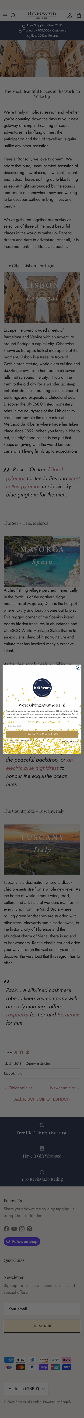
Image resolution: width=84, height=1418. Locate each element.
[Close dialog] (78, 668)
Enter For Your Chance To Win (41, 734)
